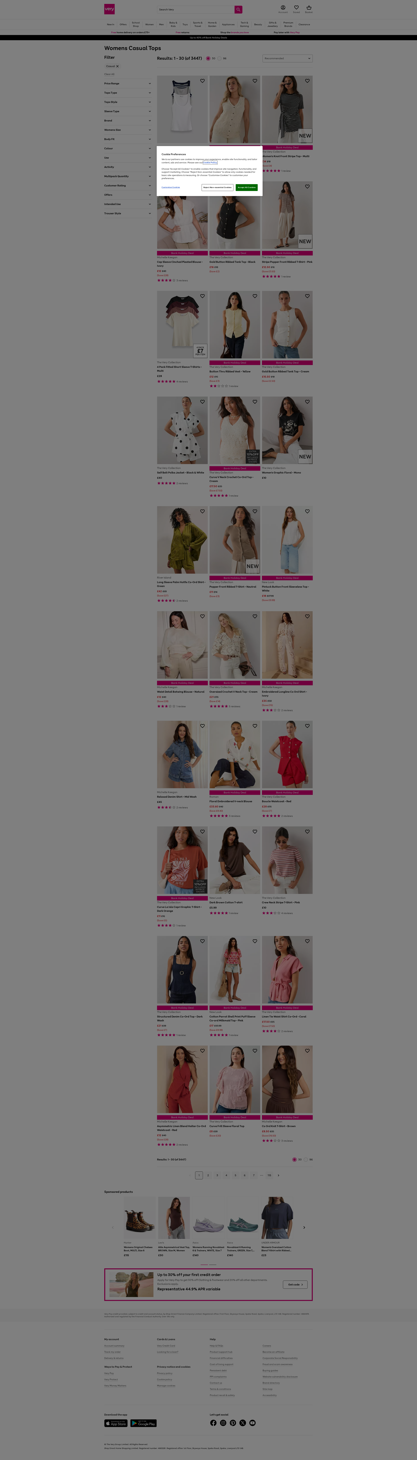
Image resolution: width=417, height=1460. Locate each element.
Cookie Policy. (210, 162)
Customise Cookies (171, 187)
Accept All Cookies (247, 187)
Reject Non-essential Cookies (217, 187)
